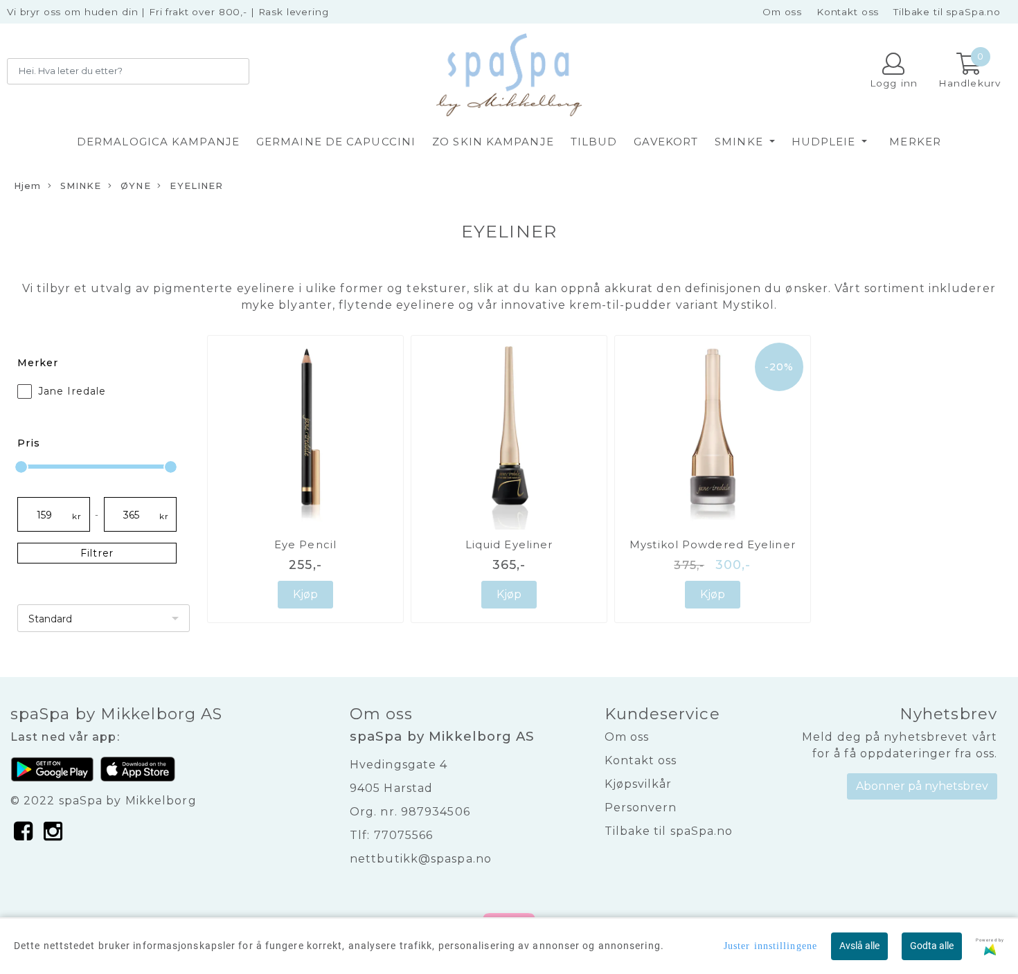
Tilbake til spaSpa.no (947, 11)
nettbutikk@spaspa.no (421, 858)
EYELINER (195, 186)
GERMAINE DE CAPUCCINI (336, 141)
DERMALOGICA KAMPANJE (158, 141)
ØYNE (134, 186)
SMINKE (741, 141)
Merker (915, 141)
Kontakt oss (847, 11)
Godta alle (932, 945)
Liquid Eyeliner (509, 544)
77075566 (404, 835)
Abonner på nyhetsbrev (922, 786)
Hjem (27, 186)
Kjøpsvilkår (638, 784)
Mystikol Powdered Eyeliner (712, 544)
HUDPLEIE (825, 141)
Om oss (782, 11)
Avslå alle (859, 945)
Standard (50, 619)
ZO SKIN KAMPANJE (493, 141)
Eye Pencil (305, 544)
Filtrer (97, 553)
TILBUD (594, 141)
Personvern (641, 807)
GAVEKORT (666, 141)
